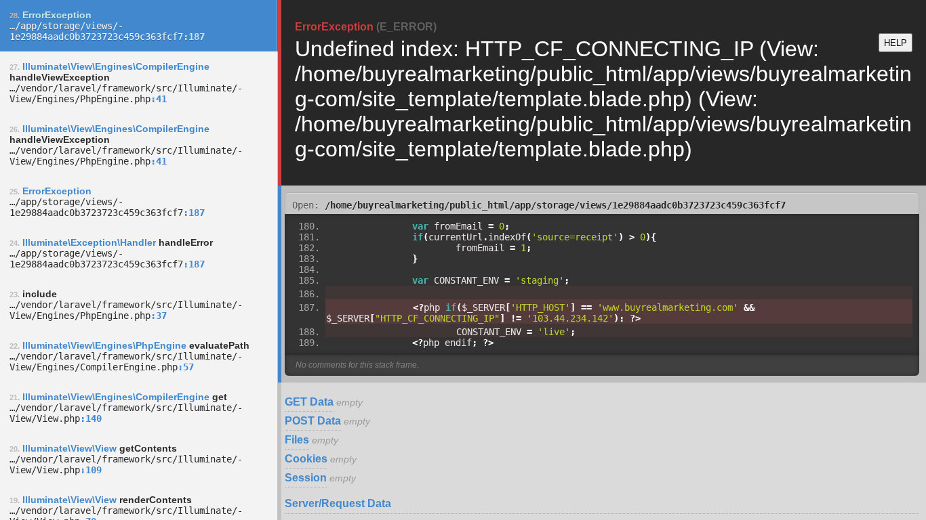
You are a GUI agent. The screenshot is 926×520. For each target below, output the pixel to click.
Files (297, 440)
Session (306, 477)
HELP (895, 43)
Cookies (306, 458)
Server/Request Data (338, 503)
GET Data (309, 402)
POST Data (313, 421)
